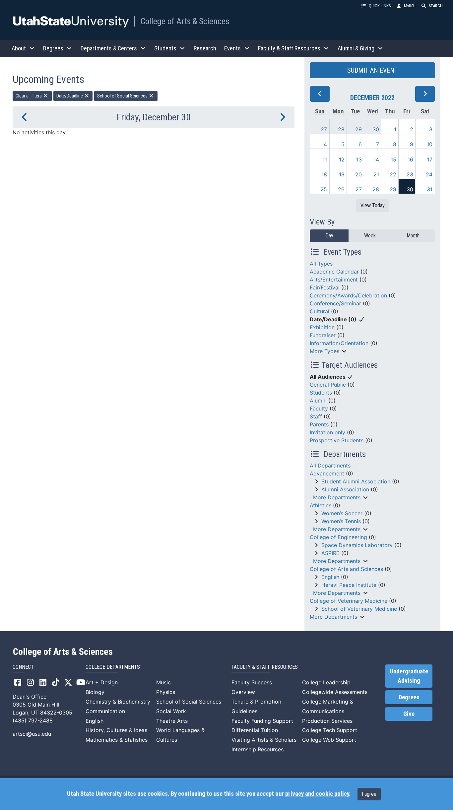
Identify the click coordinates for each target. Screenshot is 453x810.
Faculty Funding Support (262, 720)
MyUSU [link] (410, 5)
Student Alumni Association (355, 481)
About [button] (19, 48)
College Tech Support (329, 730)
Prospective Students (336, 440)
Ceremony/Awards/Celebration (348, 295)
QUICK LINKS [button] (380, 5)
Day (329, 235)
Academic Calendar (334, 271)
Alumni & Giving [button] (356, 48)
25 (323, 189)
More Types (324, 351)
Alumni (318, 400)
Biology (95, 692)
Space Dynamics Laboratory (357, 545)
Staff (316, 416)
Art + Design (102, 682)
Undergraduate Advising (409, 676)
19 (342, 174)
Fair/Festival (325, 287)
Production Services (327, 720)
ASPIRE (330, 553)
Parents (319, 424)
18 (324, 174)
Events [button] (232, 48)
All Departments (330, 465)
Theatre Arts (172, 720)
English (330, 577)
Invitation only (327, 432)
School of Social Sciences (123, 95)
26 (341, 189)
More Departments (336, 497)
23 (410, 174)
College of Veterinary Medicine (348, 600)
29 (358, 129)
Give (409, 713)
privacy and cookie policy (317, 793)
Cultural (319, 311)
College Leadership (326, 682)
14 (376, 159)
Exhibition (322, 327)
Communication (105, 711)
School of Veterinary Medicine (359, 608)
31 (429, 189)
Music (163, 682)
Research (205, 48)
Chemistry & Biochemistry (118, 701)
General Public (328, 384)
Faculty (319, 408)
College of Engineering (338, 537)
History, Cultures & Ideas (116, 730)
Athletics (320, 505)
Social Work (171, 711)
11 (324, 159)
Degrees (409, 697)
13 (359, 159)
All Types (321, 263)
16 (410, 159)
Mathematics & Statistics (117, 739)
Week (370, 235)
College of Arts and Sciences (346, 569)
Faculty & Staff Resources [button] (289, 48)
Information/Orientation (339, 343)
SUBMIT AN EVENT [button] (372, 70)
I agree (369, 794)
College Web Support (329, 739)
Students (321, 392)
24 (429, 174)
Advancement (327, 473)
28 (341, 129)
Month (413, 235)
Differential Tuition (254, 730)
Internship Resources (257, 749)
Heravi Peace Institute (348, 585)
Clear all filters (29, 95)
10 (429, 144)
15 (393, 159)
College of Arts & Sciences (184, 21)
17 (429, 159)
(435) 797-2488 (33, 720)
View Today (372, 205)
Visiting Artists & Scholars (263, 739)
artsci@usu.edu (32, 733)
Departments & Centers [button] (109, 48)
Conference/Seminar (335, 303)
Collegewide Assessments (334, 692)
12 (342, 159)
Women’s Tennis (341, 521)
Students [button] (165, 48)
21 (376, 174)
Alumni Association (345, 489)
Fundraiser (323, 335)
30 (375, 129)
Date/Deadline (70, 95)
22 (393, 174)
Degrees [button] (53, 48)
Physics (165, 692)
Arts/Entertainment (334, 279)
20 (358, 174)
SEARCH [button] (436, 5)
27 (324, 129)
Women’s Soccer (341, 513)
